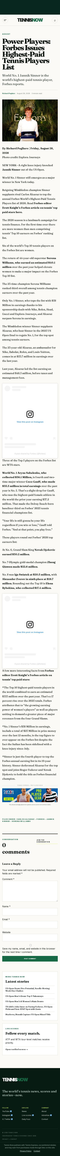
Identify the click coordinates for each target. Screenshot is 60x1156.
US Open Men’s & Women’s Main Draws (24, 1001)
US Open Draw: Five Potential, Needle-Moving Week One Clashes (27, 989)
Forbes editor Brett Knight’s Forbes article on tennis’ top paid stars (28, 675)
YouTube (6, 1111)
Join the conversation (43, 841)
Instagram (6, 1115)
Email (6, 919)
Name (6, 906)
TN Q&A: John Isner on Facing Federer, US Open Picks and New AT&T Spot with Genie (28, 1007)
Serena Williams (21, 821)
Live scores (27, 1115)
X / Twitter (6, 1119)
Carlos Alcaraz (26, 819)
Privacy (5, 1139)
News (24, 1111)
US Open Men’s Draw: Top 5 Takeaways (24, 996)
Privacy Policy (25, 1151)
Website (6, 932)
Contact (45, 1119)
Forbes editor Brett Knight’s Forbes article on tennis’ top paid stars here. (29, 208)
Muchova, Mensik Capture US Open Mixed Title (28, 1014)
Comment (8, 879)
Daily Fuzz (26, 1119)
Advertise (46, 1115)
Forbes (41, 819)
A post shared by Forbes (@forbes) (30, 453)
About (44, 1111)
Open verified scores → (16, 1049)
